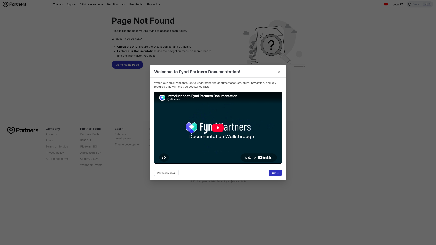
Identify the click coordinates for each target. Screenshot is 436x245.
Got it (275, 173)
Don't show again (166, 173)
